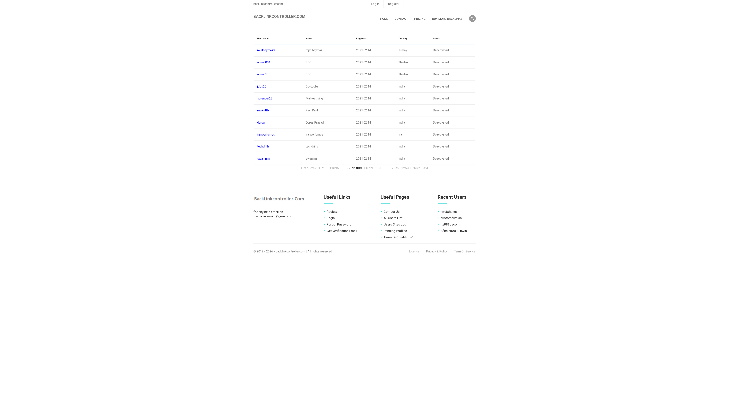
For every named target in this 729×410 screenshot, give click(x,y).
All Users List (393, 218)
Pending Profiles (395, 231)
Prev (313, 168)
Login (331, 218)
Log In (375, 4)
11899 (368, 168)
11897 (345, 168)
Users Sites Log (395, 224)
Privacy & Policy (437, 251)
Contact (401, 18)
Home (384, 18)
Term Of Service (465, 251)
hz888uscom (450, 224)
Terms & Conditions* (398, 237)
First (304, 168)
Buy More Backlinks (447, 18)
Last (425, 168)
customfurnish (451, 218)
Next (416, 168)
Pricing (420, 18)
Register (393, 4)
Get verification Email (342, 231)
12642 (394, 168)
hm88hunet (449, 212)
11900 (379, 168)
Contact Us (392, 212)
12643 (406, 168)
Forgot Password (339, 224)
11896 (334, 168)
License (414, 251)
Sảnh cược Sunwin (454, 231)
